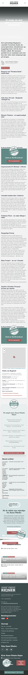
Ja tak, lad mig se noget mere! (14, 453)
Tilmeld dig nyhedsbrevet (14, 526)
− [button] (4, 351)
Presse (3, 633)
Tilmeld (14, 532)
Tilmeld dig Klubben (10, 543)
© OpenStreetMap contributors (20, 368)
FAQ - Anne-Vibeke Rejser (9, 628)
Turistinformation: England (10, 393)
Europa (9, 37)
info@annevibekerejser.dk (10, 603)
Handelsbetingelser (7, 635)
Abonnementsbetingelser (9, 638)
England (14, 37)
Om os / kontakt (6, 626)
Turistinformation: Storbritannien (12, 395)
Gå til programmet (14, 161)
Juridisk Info (5, 642)
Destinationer (4, 37)
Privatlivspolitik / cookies (9, 640)
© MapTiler (12, 368)
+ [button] (4, 349)
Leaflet (9, 368)
